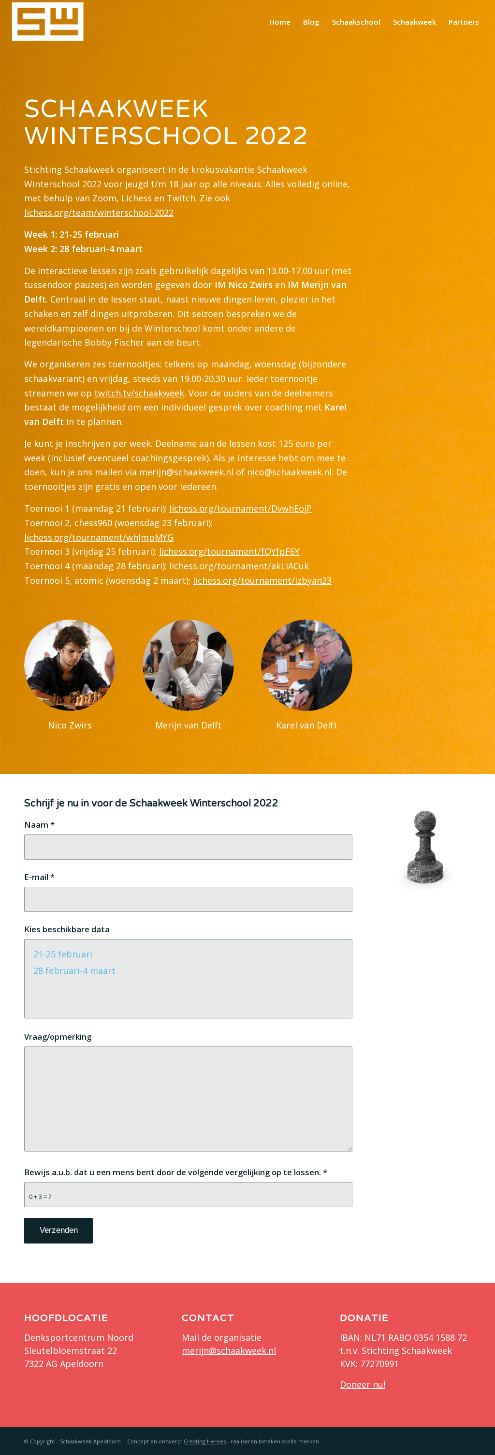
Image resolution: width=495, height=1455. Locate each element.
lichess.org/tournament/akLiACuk (239, 566)
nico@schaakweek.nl (289, 472)
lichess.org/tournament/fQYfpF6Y (229, 551)
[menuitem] (280, 22)
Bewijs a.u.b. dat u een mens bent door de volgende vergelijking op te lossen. (175, 1172)
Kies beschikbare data (67, 929)
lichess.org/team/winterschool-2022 (99, 212)
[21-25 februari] (188, 954)
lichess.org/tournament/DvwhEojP (240, 508)
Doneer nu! (362, 1384)
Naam (39, 824)
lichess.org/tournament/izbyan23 (262, 580)
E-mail (39, 876)
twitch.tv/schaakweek (139, 393)
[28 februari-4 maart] (188, 970)
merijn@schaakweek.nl (186, 472)
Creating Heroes (205, 1441)
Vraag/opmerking (57, 1036)
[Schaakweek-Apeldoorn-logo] (48, 22)
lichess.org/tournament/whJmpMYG (99, 537)
